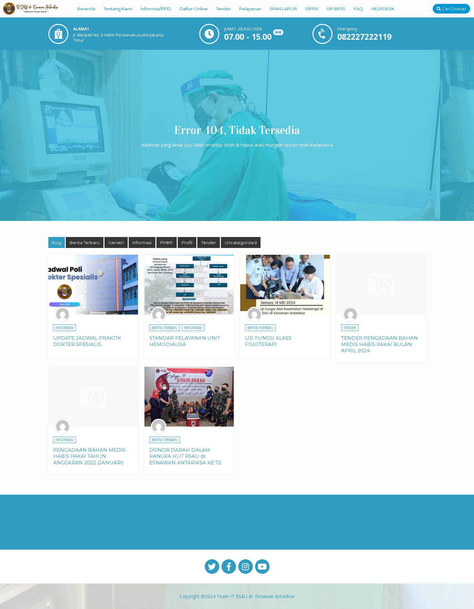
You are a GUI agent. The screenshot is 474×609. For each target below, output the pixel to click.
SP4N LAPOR (283, 8)
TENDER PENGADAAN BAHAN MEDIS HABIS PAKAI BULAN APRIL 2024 (379, 344)
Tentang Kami (118, 8)
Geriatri (116, 242)
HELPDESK (382, 8)
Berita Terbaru (85, 242)
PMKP (166, 242)
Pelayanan (250, 8)
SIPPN (311, 8)
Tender (223, 8)
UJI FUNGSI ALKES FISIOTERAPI (268, 341)
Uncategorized (241, 242)
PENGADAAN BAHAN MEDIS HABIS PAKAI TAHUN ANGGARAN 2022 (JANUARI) (89, 456)
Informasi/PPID (156, 8)
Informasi (142, 242)
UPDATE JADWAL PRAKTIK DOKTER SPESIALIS (87, 341)
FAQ (358, 8)
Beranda (86, 8)
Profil (187, 242)
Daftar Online (194, 8)
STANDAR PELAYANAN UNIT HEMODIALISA (184, 341)
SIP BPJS (336, 8)
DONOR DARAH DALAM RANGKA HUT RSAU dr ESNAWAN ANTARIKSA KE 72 (185, 456)
